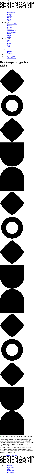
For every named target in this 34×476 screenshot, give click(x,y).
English (9, 53)
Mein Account (11, 56)
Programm (10, 14)
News (9, 19)
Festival (6, 11)
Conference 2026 (12, 24)
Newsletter (10, 42)
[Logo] (17, 8)
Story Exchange (11, 32)
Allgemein (7, 38)
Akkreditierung (11, 30)
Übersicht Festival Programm (8, 455)
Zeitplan (9, 16)
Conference (7, 22)
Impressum (10, 472)
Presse (9, 43)
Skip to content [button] (4, 1)
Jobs (8, 45)
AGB (8, 469)
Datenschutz (10, 470)
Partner (9, 17)
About (9, 40)
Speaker (9, 29)
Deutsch (9, 51)
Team (8, 46)
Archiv (9, 20)
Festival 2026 (11, 12)
